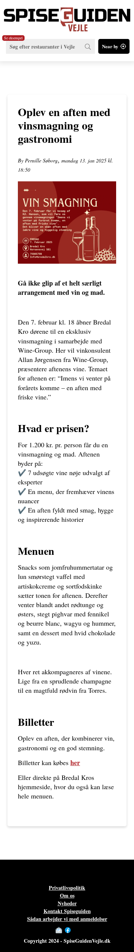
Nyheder (67, 903)
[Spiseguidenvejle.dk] (67, 16)
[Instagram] (75, 930)
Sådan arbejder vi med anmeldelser (67, 919)
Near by (110, 46)
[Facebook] (67, 930)
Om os (67, 895)
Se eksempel (13, 37)
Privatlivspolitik (67, 888)
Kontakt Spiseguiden (67, 911)
